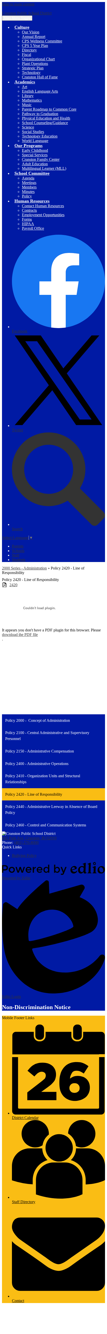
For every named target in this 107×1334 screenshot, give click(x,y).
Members (29, 187)
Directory (29, 50)
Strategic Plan (33, 68)
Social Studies (33, 132)
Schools (18, 551)
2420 (13, 585)
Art (24, 87)
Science (28, 127)
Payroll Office (33, 228)
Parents (17, 546)
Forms (27, 219)
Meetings (29, 183)
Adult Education (35, 164)
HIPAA (28, 224)
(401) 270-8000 (26, 842)
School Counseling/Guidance (45, 123)
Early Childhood (35, 150)
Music (27, 105)
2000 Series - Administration (24, 568)
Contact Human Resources (43, 206)
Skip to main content (18, 4)
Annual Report (33, 36)
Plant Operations (35, 63)
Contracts (29, 210)
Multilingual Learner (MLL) (44, 168)
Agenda (28, 178)
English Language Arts (40, 91)
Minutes (28, 192)
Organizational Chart (38, 59)
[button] (22, 27)
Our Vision (30, 32)
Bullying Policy (24, 855)
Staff (15, 555)
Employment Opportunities (43, 215)
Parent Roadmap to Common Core (49, 109)
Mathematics (32, 100)
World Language (35, 141)
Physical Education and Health (46, 118)
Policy (27, 196)
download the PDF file (20, 634)
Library (28, 96)
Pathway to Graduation (40, 114)
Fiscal (26, 54)
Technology (31, 72)
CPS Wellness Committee (42, 41)
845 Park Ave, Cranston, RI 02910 (29, 838)
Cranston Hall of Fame (40, 77)
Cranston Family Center (40, 159)
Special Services (35, 155)
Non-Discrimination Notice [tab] (36, 1007)
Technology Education (39, 136)
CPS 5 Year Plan (35, 45)
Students (18, 560)
